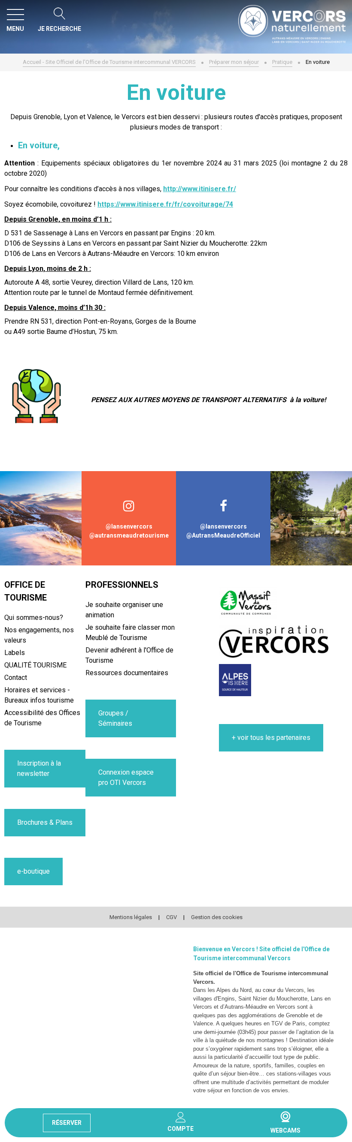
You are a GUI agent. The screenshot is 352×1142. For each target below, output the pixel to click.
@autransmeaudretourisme (129, 535)
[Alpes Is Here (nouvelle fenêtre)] (235, 680)
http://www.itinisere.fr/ (199, 189)
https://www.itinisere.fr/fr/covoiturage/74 (165, 204)
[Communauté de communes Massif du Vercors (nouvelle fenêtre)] (248, 603)
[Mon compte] (180, 1117)
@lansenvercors (129, 526)
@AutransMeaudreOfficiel (223, 535)
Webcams (285, 1116)
